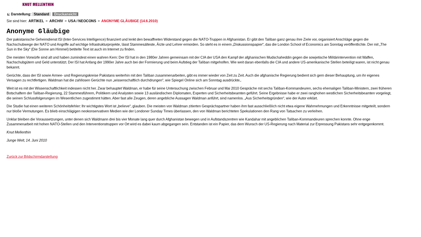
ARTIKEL (36, 21)
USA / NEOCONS (82, 21)
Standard (41, 14)
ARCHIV (56, 21)
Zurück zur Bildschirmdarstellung (32, 156)
